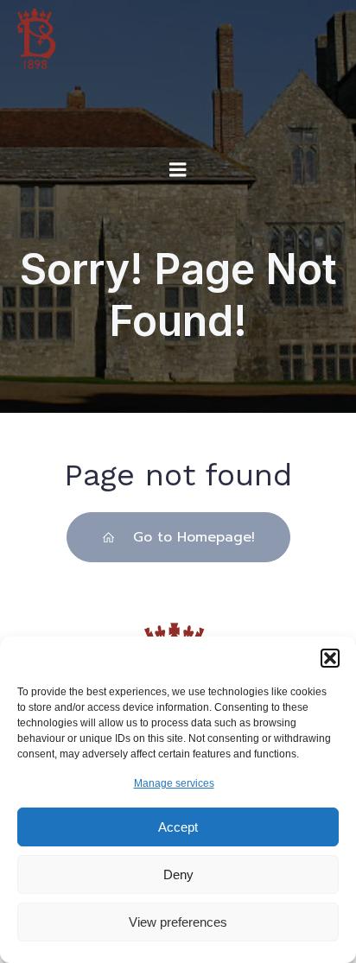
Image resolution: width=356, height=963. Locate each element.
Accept (178, 827)
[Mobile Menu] (178, 170)
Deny (178, 874)
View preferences (178, 922)
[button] (330, 658)
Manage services (174, 783)
